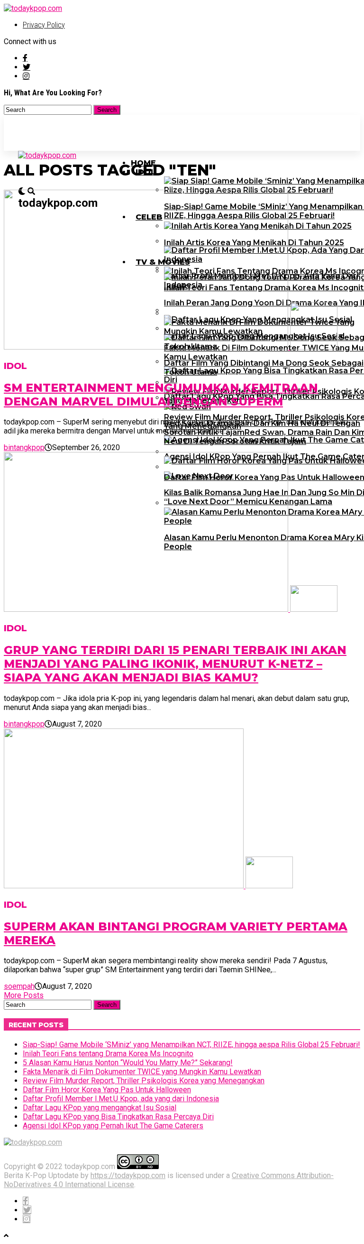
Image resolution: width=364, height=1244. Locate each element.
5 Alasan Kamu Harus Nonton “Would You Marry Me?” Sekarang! (128, 1062)
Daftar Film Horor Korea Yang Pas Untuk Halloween (107, 1089)
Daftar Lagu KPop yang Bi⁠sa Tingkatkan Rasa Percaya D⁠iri (118, 1116)
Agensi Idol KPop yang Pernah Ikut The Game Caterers (113, 1125)
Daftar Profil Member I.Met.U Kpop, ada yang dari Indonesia (121, 1098)
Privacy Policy (44, 24)
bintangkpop (24, 447)
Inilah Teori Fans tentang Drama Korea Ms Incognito (108, 1053)
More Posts (24, 995)
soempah (19, 986)
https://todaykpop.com (128, 1175)
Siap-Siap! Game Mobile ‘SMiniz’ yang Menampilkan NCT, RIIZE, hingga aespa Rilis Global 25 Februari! (191, 1044)
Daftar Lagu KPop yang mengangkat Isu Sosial (99, 1107)
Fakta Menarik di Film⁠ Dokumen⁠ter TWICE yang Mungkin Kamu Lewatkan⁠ (142, 1071)
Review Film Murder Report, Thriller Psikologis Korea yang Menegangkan (143, 1080)
